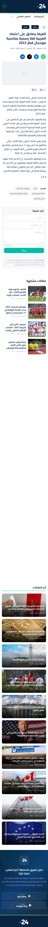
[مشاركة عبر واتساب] (43, 57)
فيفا (35, 188)
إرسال (24, 250)
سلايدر (26, 27)
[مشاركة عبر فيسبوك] (36, 57)
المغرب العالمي (23, 16)
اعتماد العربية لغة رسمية (19, 193)
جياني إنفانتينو (39, 198)
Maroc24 (40, 48)
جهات (10, 16)
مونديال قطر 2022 (23, 188)
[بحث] (4, 6)
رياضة (35, 27)
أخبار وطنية (39, 16)
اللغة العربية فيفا (38, 193)
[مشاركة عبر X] (29, 57)
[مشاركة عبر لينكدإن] (22, 57)
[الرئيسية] (44, 27)
